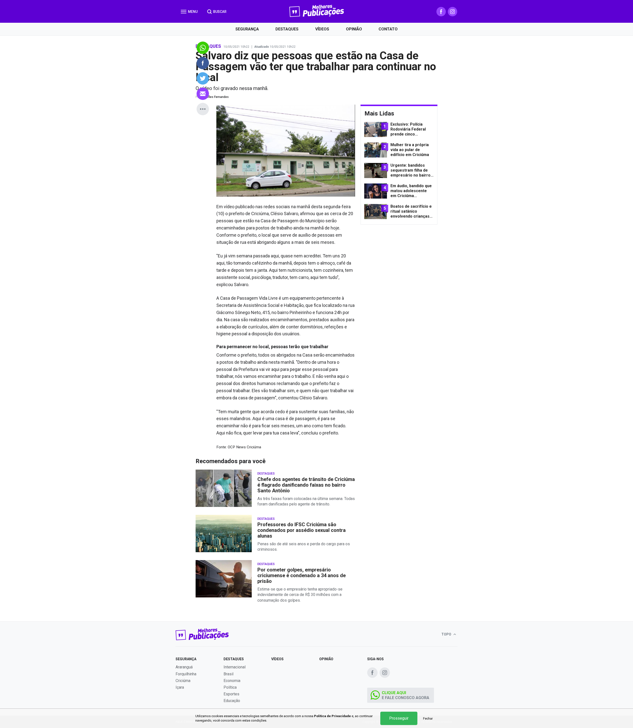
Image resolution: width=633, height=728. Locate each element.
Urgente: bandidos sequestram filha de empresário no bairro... (411, 170)
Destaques (286, 29)
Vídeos (322, 29)
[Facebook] (441, 11)
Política (230, 687)
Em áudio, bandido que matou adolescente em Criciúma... (411, 190)
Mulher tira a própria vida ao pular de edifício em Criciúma (409, 149)
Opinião (354, 29)
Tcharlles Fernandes (215, 97)
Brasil (228, 674)
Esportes (231, 694)
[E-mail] (203, 94)
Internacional (235, 667)
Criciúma (183, 680)
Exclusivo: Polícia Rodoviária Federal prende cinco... (408, 129)
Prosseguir (398, 718)
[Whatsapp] (203, 48)
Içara (180, 687)
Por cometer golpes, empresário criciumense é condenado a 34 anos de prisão (301, 575)
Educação (232, 700)
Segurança (247, 29)
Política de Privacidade (332, 716)
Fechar (428, 718)
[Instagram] (452, 11)
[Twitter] (203, 78)
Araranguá (184, 667)
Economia (232, 680)
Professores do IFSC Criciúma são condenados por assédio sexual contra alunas (301, 530)
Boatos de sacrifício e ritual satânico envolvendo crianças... (411, 211)
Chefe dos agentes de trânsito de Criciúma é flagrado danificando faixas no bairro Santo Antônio (306, 485)
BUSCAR (219, 12)
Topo (446, 634)
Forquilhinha (186, 674)
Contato (388, 29)
